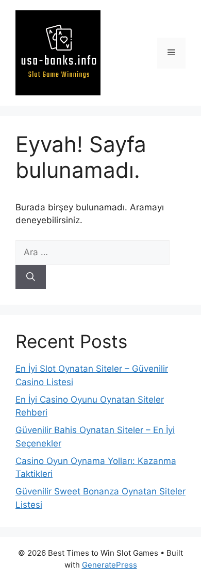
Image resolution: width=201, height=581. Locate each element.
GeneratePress (109, 565)
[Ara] (30, 277)
